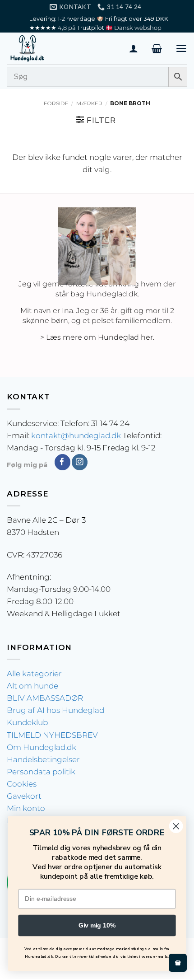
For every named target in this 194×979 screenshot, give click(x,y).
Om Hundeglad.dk (41, 747)
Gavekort (24, 796)
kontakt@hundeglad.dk (76, 435)
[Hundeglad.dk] (52, 48)
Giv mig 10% (97, 925)
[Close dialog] (176, 826)
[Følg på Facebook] (62, 462)
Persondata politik (41, 771)
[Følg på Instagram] (80, 462)
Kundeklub (27, 722)
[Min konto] (133, 48)
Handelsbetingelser (43, 759)
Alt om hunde (32, 685)
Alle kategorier (34, 673)
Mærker (89, 103)
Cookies (22, 783)
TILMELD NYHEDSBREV (52, 735)
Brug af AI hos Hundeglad (55, 710)
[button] (157, 48)
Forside (56, 103)
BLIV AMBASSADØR (45, 698)
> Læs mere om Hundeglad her (96, 337)
